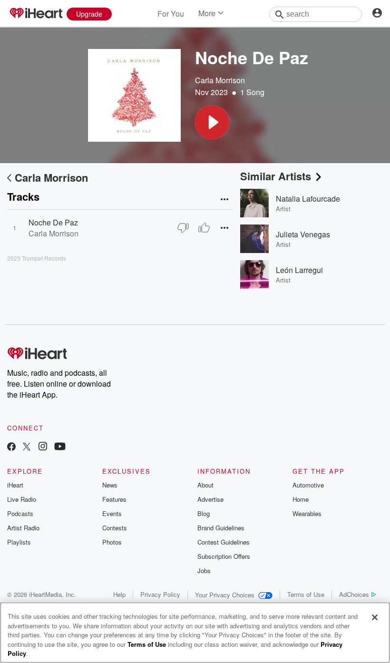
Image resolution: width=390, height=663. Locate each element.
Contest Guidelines (223, 541)
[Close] (374, 617)
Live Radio (21, 499)
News (109, 484)
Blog (203, 513)
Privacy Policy (160, 594)
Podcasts (20, 513)
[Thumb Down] (183, 228)
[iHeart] (35, 13)
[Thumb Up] (204, 228)
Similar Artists (275, 176)
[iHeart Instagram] (43, 447)
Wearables (307, 513)
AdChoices (354, 594)
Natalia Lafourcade (308, 198)
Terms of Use (305, 594)
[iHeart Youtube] (60, 447)
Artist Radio (23, 527)
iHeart (15, 484)
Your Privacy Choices (224, 594)
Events (112, 513)
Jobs (204, 570)
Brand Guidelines (220, 527)
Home (300, 499)
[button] (212, 122)
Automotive (308, 484)
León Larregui (299, 269)
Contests (114, 527)
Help (119, 594)
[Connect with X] (26, 447)
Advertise (210, 499)
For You (170, 13)
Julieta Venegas (303, 234)
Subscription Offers (223, 556)
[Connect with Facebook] (11, 447)
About (205, 484)
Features (114, 499)
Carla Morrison (220, 80)
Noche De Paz (53, 222)
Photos (112, 541)
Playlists (19, 541)
